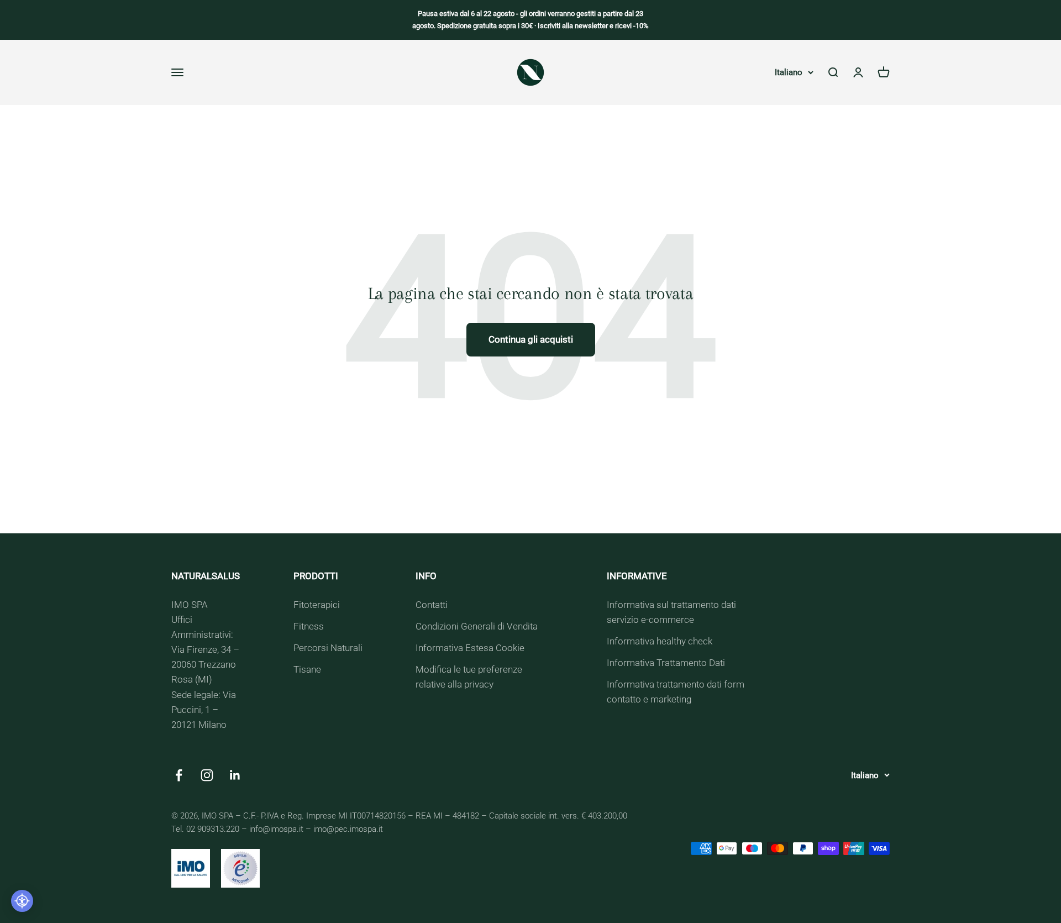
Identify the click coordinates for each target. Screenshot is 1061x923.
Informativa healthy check (659, 641)
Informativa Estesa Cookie (470, 647)
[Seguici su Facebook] (178, 775)
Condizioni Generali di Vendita (477, 626)
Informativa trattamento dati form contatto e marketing (675, 692)
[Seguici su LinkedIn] (235, 775)
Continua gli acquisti (531, 339)
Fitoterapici (316, 604)
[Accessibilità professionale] (22, 901)
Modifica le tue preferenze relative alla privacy (469, 677)
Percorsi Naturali (328, 647)
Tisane (307, 669)
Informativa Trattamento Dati (666, 662)
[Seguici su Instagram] (206, 775)
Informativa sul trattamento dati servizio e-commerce (671, 612)
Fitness (308, 626)
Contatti (432, 604)
